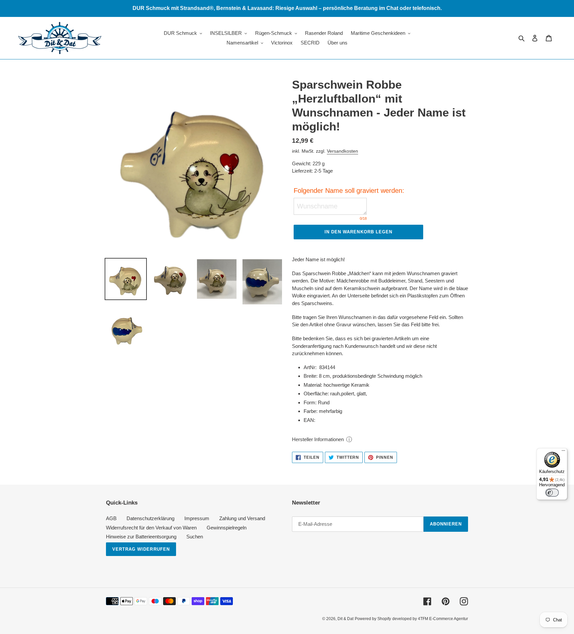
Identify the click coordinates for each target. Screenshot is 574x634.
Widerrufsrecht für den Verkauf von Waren (151, 527)
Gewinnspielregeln (226, 527)
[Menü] (563, 452)
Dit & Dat (345, 618)
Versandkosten (342, 151)
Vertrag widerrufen (141, 549)
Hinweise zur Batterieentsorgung (141, 536)
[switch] (552, 493)
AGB (111, 518)
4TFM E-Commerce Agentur (443, 618)
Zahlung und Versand (242, 518)
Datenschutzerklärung (150, 518)
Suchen (194, 536)
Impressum (196, 518)
